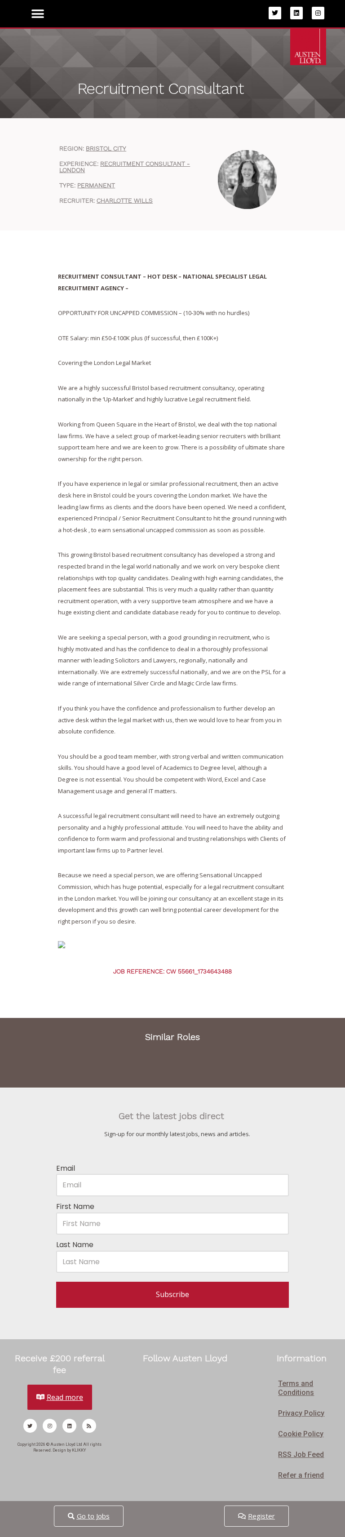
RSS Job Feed (301, 1454)
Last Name (74, 1244)
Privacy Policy (301, 1413)
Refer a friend (301, 1475)
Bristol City (106, 148)
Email (65, 1168)
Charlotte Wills (125, 200)
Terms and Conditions (296, 1388)
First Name (75, 1206)
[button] (38, 14)
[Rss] (89, 1426)
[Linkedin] (296, 13)
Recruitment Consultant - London (124, 166)
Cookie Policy (300, 1434)
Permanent (96, 185)
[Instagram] (318, 13)
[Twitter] (275, 13)
